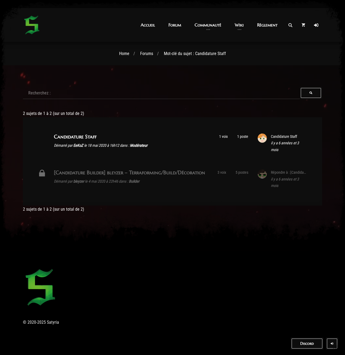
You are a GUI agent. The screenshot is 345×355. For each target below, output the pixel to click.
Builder (134, 181)
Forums (146, 53)
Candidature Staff (75, 136)
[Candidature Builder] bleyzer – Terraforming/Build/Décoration (129, 172)
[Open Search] (290, 25)
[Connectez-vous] (316, 25)
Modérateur (138, 145)
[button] (148, 25)
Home (124, 53)
